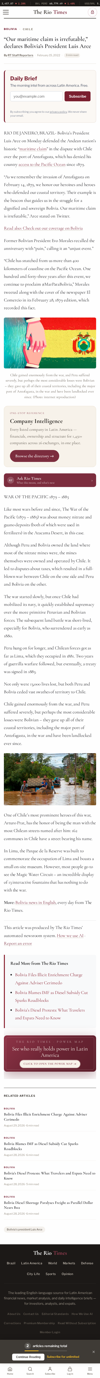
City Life (33, 1274)
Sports (51, 1274)
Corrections (12, 1323)
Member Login (50, 1332)
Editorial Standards (55, 1314)
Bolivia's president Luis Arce (24, 1229)
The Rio (50, 12)
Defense (87, 1263)
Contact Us (31, 1314)
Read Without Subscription (77, 1323)
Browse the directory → (34, 456)
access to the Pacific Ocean (41, 164)
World (52, 1263)
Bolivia (10, 29)
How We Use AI (82, 1314)
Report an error (18, 943)
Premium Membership (39, 1323)
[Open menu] (6, 12)
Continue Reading (28, 1357)
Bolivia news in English (35, 902)
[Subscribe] (92, 12)
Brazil (11, 1263)
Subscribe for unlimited (63, 1357)
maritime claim (33, 148)
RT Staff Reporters (20, 55)
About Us (13, 1314)
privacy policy (58, 111)
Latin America (31, 1263)
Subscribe (77, 96)
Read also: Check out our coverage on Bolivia (43, 228)
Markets (69, 1263)
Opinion (67, 1274)
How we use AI (70, 935)
